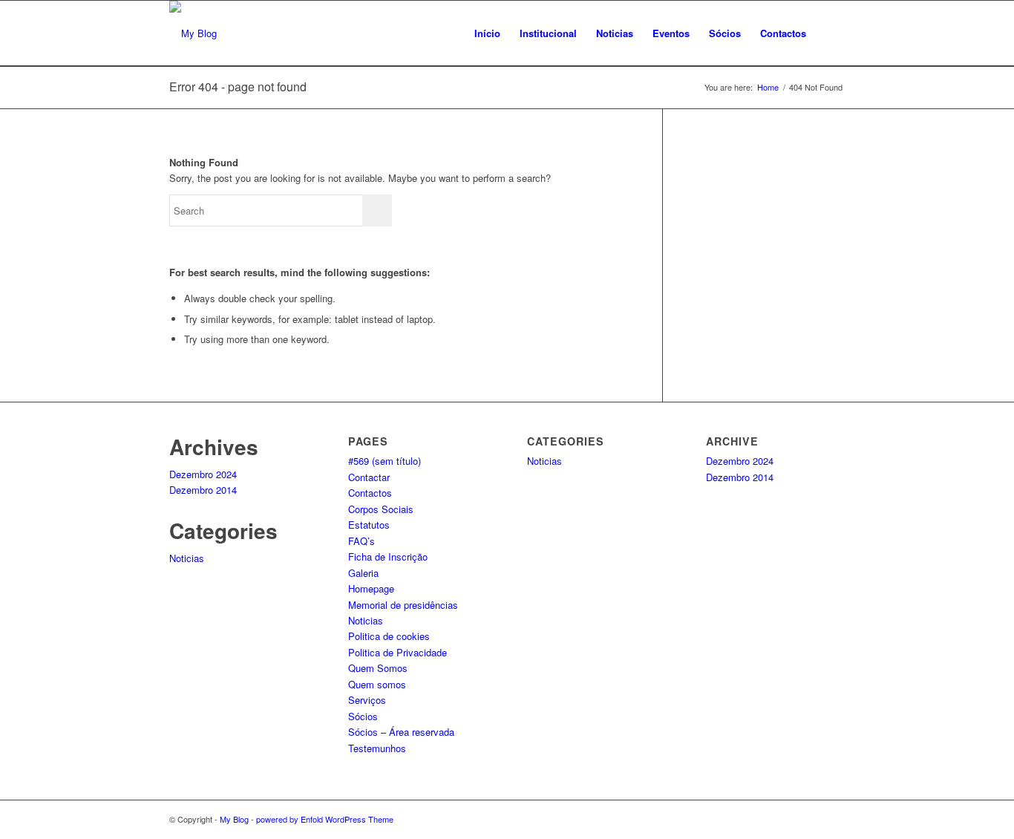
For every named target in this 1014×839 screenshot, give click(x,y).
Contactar (369, 477)
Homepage (371, 588)
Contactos (370, 493)
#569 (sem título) (384, 461)
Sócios (363, 716)
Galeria (363, 573)
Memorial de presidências (403, 605)
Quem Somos (378, 668)
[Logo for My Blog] (193, 33)
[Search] (830, 33)
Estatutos (369, 525)
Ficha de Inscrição (388, 556)
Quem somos (377, 684)
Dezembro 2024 (203, 474)
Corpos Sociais (380, 509)
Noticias (186, 558)
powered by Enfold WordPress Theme (324, 819)
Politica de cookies (389, 636)
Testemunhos (377, 748)
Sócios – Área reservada (401, 732)
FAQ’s (361, 541)
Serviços (367, 700)
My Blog (234, 819)
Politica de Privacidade (397, 652)
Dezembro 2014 (203, 490)
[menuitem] (487, 33)
